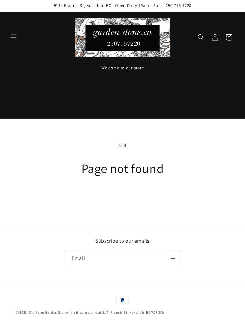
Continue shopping (122, 196)
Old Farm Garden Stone (48, 312)
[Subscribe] (173, 258)
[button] (13, 37)
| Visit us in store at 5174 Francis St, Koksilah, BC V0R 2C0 (116, 312)
